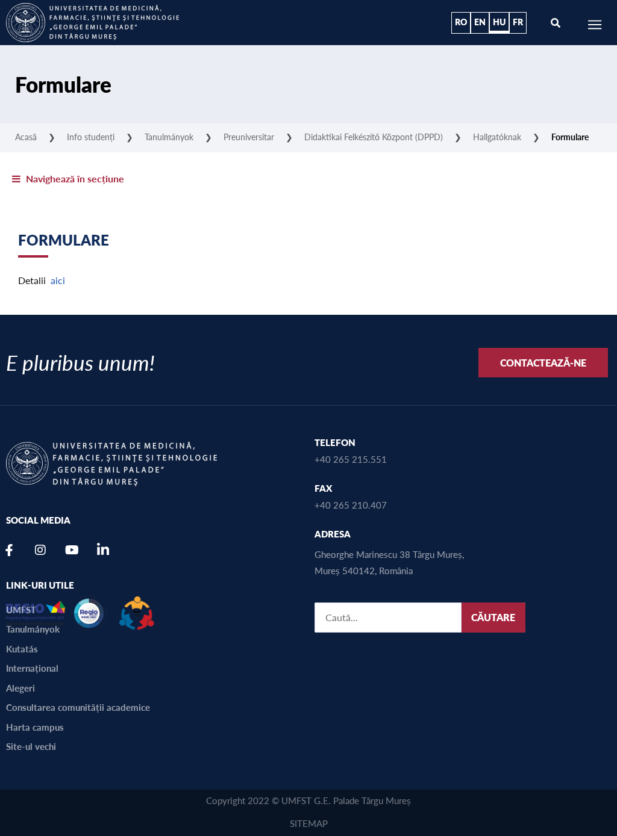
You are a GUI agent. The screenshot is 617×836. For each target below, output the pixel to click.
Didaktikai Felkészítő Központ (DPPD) (373, 137)
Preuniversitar (249, 137)
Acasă (26, 137)
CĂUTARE (493, 617)
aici (58, 280)
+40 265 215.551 (351, 459)
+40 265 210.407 (351, 504)
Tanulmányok (169, 137)
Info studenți (90, 137)
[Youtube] (72, 550)
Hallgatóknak (497, 137)
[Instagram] (40, 550)
